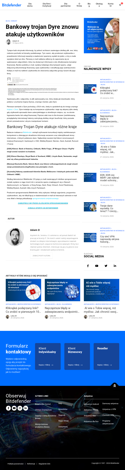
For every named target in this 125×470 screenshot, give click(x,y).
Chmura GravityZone (43, 410)
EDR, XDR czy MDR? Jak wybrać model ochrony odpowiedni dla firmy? (109, 180)
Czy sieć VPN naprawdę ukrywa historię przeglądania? (109, 240)
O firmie (79, 4)
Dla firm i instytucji (46, 4)
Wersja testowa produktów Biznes (42, 425)
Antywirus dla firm (91, 421)
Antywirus (88, 396)
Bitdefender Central (43, 404)
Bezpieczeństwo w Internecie (112, 82)
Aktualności (105, 80)
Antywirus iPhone (91, 410)
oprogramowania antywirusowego (45, 198)
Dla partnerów (66, 4)
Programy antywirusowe (108, 422)
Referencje (31, 464)
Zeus (16, 109)
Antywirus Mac (90, 416)
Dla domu (30, 4)
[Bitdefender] (11, 4)
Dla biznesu (105, 113)
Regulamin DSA (44, 464)
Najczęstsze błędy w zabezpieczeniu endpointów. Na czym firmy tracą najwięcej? (109, 123)
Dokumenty (63, 427)
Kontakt (110, 4)
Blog (89, 4)
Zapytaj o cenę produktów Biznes (45, 417)
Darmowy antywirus (110, 403)
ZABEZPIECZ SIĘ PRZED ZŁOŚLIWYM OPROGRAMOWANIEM (43, 203)
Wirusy (14, 21)
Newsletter (62, 409)
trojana (9, 109)
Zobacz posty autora (41, 256)
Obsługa (99, 4)
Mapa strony (63, 421)
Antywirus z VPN (109, 409)
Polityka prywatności (15, 464)
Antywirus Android (91, 404)
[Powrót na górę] (114, 386)
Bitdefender (27, 132)
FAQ (60, 403)
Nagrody (61, 415)
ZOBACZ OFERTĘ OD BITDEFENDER (43, 208)
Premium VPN (108, 415)
